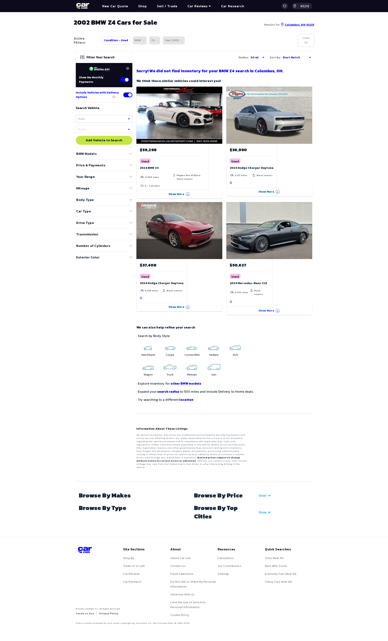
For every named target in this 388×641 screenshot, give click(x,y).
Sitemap (223, 574)
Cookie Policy (180, 615)
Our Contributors (229, 566)
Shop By (129, 558)
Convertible (192, 355)
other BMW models (186, 383)
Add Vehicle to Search (104, 140)
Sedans (213, 355)
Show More (176, 194)
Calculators (226, 558)
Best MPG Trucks (276, 566)
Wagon (148, 374)
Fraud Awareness (182, 574)
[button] (285, 6)
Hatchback (148, 355)
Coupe (170, 355)
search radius (168, 391)
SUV (235, 355)
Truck (170, 374)
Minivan (192, 374)
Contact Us (178, 566)
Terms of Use (85, 613)
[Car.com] (83, 6)
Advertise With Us (182, 594)
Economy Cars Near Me (280, 574)
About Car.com (180, 558)
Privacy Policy (108, 613)
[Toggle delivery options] (127, 94)
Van (213, 374)
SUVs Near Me (274, 558)
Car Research (132, 582)
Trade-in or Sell (134, 566)
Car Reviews (131, 574)
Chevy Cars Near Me (278, 582)
